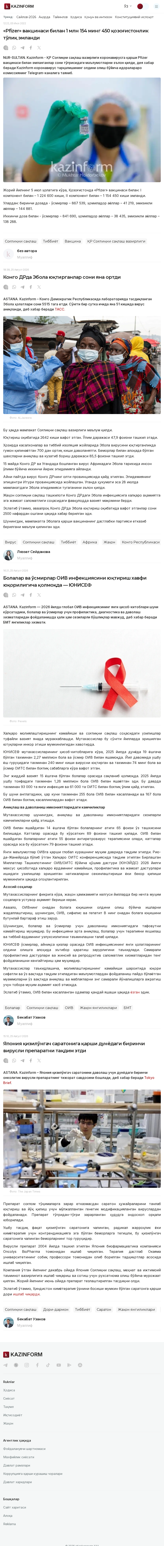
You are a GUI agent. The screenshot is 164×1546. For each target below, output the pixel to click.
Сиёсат (9, 1398)
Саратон (104, 1310)
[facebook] (37, 1365)
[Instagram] (5, 48)
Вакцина (73, 241)
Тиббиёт (50, 241)
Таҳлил (8, 1407)
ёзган (135, 992)
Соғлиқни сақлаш (21, 241)
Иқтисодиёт (12, 1415)
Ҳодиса (76, 17)
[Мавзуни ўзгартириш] (143, 6)
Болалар (12, 1008)
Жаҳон (109, 542)
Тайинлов (60, 17)
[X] (39, 48)
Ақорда (44, 17)
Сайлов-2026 (26, 17)
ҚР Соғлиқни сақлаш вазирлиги (116, 241)
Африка (90, 542)
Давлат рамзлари (16, 1465)
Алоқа (7, 1516)
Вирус (10, 542)
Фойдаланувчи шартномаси (24, 1449)
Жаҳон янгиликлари (98, 1008)
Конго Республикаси (141, 542)
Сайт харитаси (14, 1507)
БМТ (127, 1008)
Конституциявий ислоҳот (134, 17)
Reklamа (9, 1524)
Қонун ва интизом (98, 17)
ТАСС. (60, 309)
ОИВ (69, 1008)
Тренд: (8, 17)
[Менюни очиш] (156, 6)
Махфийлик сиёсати (18, 1457)
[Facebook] (30, 48)
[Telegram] (22, 48)
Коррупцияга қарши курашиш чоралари (32, 1474)
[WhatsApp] (14, 48)
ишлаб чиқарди (26, 1294)
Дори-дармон (56, 1310)
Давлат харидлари (17, 1482)
